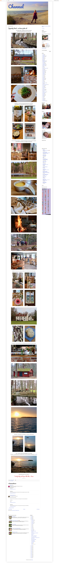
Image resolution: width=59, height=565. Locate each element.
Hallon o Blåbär (44, 161)
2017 (31, 550)
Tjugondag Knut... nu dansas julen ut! (35, 537)
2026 (31, 516)
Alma (43, 54)
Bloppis (43, 57)
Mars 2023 (44, 167)
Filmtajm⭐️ (32, 543)
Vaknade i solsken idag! (33, 535)
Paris (43, 88)
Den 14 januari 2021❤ (33, 536)
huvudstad (44, 74)
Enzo (43, 67)
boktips (43, 58)
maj (31, 526)
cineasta (43, 63)
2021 (31, 546)
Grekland (44, 71)
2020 (31, 547)
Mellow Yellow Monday (45, 84)
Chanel (43, 62)
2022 (31, 545)
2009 (31, 557)
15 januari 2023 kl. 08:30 (12, 502)
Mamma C (11, 485)
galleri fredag (44, 70)
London (43, 81)
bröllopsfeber (44, 61)
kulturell (43, 79)
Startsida (24, 509)
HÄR (36, 454)
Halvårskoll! (32, 542)
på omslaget (44, 90)
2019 (31, 548)
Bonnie (43, 59)
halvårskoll (44, 72)
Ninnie (43, 157)
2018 (31, 549)
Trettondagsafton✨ (33, 541)
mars (32, 528)
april (32, 527)
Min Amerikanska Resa (45, 174)
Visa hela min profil (44, 48)
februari (32, 529)
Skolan (43, 93)
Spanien (43, 94)
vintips (43, 99)
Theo (43, 96)
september (32, 522)
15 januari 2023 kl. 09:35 (12, 506)
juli (31, 524)
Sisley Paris (44, 92)
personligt (44, 89)
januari (32, 530)
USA (43, 97)
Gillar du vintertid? (14, 524)
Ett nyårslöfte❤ (33, 540)
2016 (31, 551)
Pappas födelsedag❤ (33, 539)
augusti (32, 523)
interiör (43, 76)
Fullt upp (43, 177)
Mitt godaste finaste (45, 171)
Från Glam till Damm (12, 495)
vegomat (43, 98)
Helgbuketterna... (14, 516)
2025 (31, 517)
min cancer (44, 85)
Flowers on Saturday (45, 68)
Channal (16, 6)
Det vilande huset (44, 155)
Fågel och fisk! (32, 538)
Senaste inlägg (10, 509)
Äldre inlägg (38, 509)
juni (31, 525)
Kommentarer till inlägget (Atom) (15, 510)
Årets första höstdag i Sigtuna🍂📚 (46, 150)
